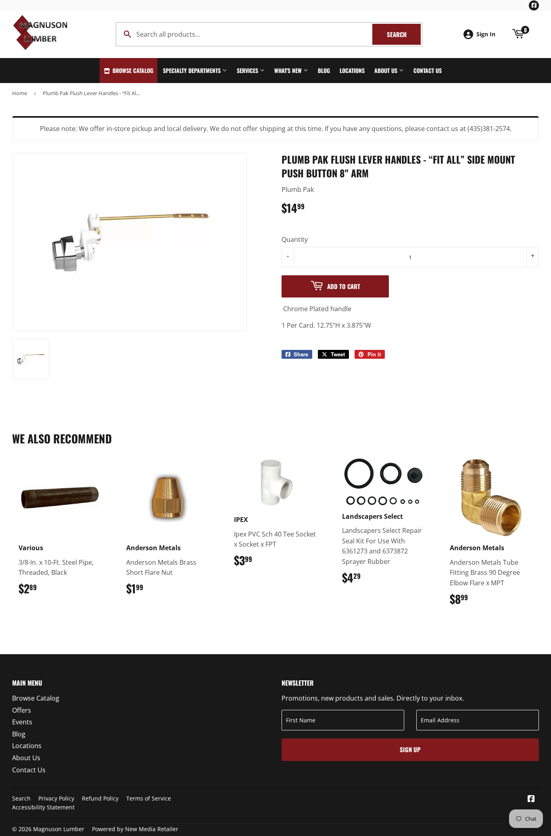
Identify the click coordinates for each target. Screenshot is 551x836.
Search (404, 34)
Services (248, 70)
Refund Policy (100, 798)
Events (22, 721)
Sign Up (410, 749)
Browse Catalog (132, 70)
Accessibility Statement (43, 807)
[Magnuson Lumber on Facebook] (531, 799)
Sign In (485, 34)
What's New (288, 70)
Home (19, 93)
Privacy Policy (56, 798)
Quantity (295, 239)
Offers (21, 710)
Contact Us (427, 70)
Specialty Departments (192, 70)
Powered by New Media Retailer (135, 829)
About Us (386, 70)
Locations (352, 70)
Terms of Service (148, 798)
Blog (324, 70)
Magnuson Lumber (58, 829)
